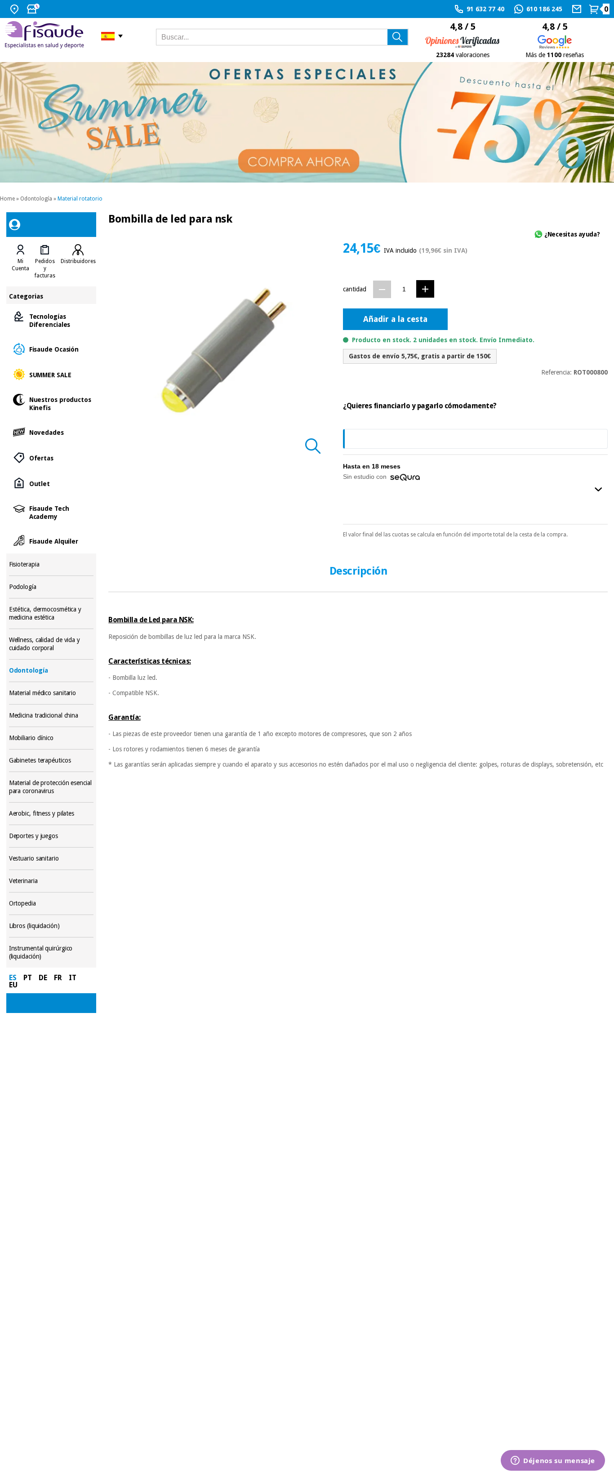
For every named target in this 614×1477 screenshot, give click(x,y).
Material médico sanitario (51, 693)
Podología (51, 587)
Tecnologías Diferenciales (51, 320)
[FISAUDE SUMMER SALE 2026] (307, 122)
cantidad (354, 289)
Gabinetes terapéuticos (51, 761)
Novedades (51, 432)
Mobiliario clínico (51, 738)
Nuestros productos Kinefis (51, 403)
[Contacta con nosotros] (577, 9)
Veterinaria (51, 881)
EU (13, 985)
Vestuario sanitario (51, 859)
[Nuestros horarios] (34, 9)
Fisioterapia (51, 564)
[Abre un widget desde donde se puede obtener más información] (553, 1461)
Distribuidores (78, 261)
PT (27, 977)
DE (43, 977)
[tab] (20, 262)
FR (58, 977)
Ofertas (51, 457)
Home (7, 199)
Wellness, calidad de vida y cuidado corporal (51, 644)
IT (72, 977)
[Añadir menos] (382, 289)
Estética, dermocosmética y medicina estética (51, 613)
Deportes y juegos (51, 836)
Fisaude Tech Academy (51, 512)
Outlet (51, 483)
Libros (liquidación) (51, 926)
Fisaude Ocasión (51, 348)
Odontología (36, 199)
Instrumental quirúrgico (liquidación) (51, 952)
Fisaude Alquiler (51, 540)
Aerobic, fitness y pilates (51, 814)
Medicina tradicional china (51, 716)
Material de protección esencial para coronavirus (51, 787)
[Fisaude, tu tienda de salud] (46, 36)
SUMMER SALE (51, 374)
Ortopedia (51, 903)
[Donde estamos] (15, 9)
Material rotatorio (80, 199)
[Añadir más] (425, 289)
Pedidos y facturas (45, 268)
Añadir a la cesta (395, 319)
